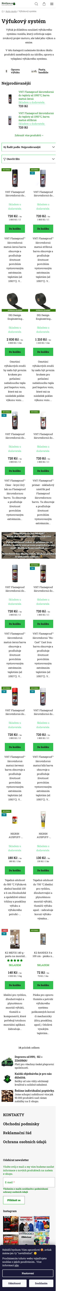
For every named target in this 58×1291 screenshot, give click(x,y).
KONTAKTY (13, 1115)
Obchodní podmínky (21, 1124)
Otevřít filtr (13, 159)
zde (17, 1265)
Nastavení (28, 1273)
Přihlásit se (14, 1200)
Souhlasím (41, 1283)
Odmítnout (14, 1283)
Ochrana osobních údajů (24, 1142)
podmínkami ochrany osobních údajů (25, 1190)
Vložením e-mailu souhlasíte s (19, 1188)
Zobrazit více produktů (28, 135)
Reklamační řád (17, 1133)
